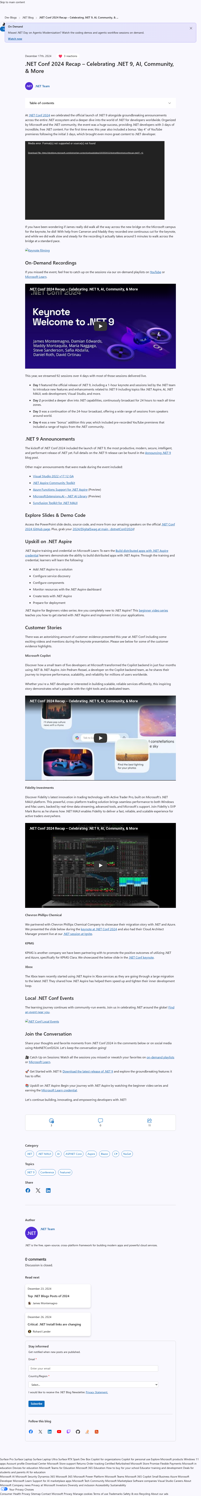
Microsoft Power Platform (88, 1476)
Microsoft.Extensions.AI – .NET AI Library (60, 496)
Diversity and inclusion (81, 1485)
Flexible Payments (170, 1463)
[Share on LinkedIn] (48, 1191)
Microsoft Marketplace (118, 1481)
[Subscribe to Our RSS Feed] (96, 1433)
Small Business (160, 1476)
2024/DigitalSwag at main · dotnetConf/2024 (103, 529)
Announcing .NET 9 (158, 453)
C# (115, 1154)
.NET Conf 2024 (39, 115)
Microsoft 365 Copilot (138, 1476)
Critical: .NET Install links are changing (54, 1324)
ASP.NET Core (74, 1154)
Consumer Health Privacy (15, 1494)
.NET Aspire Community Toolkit (54, 483)
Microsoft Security (26, 1476)
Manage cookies (82, 1494)
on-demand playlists (160, 1057)
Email (32, 1359)
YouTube (155, 272)
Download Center (35, 1463)
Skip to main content (12, 2)
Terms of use (100, 1494)
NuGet (127, 1154)
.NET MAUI (44, 1154)
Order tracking (95, 1463)
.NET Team (42, 86)
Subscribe (36, 1403)
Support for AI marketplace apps (52, 1481)
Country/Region (38, 1376)
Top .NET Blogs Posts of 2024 (48, 1296)
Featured (65, 1172)
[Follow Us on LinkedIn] (49, 1433)
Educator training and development (161, 1468)
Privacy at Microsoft (43, 1485)
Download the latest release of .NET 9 (88, 1071)
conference (47, 1172)
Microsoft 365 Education (90, 1468)
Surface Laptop (23, 1459)
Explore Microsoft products (167, 1459)
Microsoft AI (7, 1476)
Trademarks (115, 1494)
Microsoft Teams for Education (57, 1468)
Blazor (104, 1154)
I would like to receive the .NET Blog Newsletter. (68, 1392)
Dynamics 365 (46, 1476)
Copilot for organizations (106, 1459)
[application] (94, 180)
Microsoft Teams (114, 1476)
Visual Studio (165, 1481)
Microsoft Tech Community (88, 1481)
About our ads (159, 1494)
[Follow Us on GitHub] (78, 1433)
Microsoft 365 (64, 1476)
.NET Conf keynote (141, 957)
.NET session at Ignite (77, 934)
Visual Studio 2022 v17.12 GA (53, 476)
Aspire (91, 1154)
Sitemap (36, 1494)
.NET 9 (31, 1172)
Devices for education (25, 1468)
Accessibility (102, 1485)
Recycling (144, 1494)
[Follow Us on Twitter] (40, 1433)
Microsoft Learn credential (59, 1090)
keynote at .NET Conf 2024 (99, 929)
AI (58, 1154)
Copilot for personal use (136, 1459)
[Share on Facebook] (28, 1191)
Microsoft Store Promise (145, 1463)
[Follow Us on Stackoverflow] (87, 1433)
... (117, 17)
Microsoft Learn (36, 277)
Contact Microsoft (52, 1494)
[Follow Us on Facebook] (30, 1433)
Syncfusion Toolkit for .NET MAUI (55, 503)
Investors (61, 1485)
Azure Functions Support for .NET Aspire (60, 489)
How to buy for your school (122, 1468)
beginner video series (153, 610)
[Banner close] (191, 28)
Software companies (145, 1481)
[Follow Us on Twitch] (68, 1433)
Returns (81, 1463)
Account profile (15, 1463)
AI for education (36, 1472)
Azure (173, 1476)
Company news (21, 1485)
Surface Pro (7, 1459)
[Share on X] (38, 1191)
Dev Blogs (11, 17)
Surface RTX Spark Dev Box (74, 1459)
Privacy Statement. (97, 1392)
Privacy (68, 1494)
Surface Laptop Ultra (45, 1459)
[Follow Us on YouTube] (59, 1433)
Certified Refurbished (117, 1463)
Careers (178, 1481)
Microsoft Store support (61, 1463)
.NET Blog (28, 17)
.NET (29, 1154)
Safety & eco (130, 1494)
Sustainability (118, 1485)
